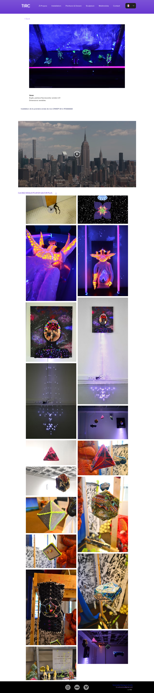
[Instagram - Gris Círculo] (68, 687)
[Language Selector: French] (130, 5)
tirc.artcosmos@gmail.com (124, 687)
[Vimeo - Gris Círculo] (86, 687)
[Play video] (77, 154)
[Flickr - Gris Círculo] (77, 687)
